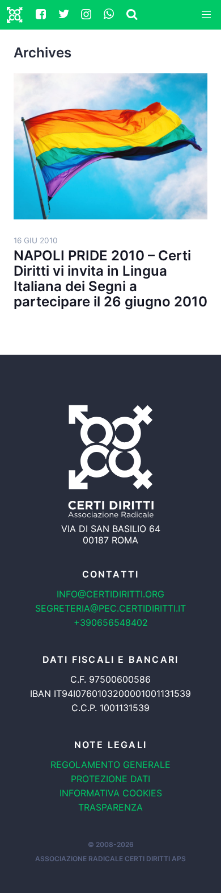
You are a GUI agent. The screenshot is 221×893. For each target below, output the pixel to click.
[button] (206, 15)
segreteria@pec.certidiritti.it (110, 608)
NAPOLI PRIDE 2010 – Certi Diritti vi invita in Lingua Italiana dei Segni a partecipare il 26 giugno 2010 (110, 278)
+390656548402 (111, 622)
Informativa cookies (111, 793)
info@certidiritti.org (110, 594)
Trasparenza (110, 807)
